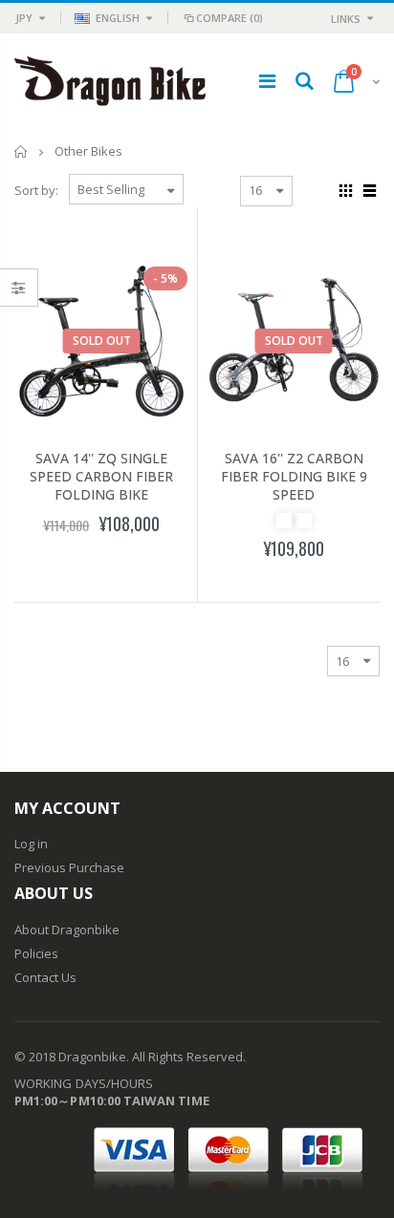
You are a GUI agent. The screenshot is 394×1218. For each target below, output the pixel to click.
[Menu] (267, 81)
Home (21, 151)
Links (346, 18)
